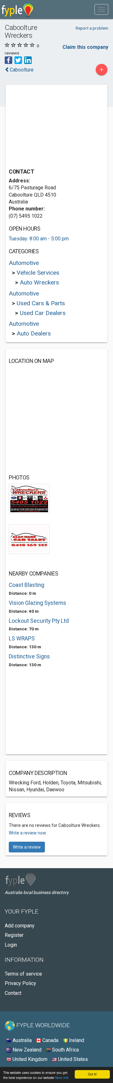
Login (11, 945)
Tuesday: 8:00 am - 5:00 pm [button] (39, 239)
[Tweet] (18, 60)
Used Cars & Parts (41, 303)
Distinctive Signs (29, 656)
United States (72, 1059)
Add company (20, 926)
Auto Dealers (34, 333)
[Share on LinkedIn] (28, 60)
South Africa (65, 1050)
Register (14, 935)
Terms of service (23, 974)
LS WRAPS (22, 638)
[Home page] (17, 9)
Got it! (92, 1074)
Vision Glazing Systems (37, 603)
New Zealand (26, 1050)
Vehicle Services (38, 272)
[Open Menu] (101, 9)
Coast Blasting (26, 585)
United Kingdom (29, 1059)
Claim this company (85, 47)
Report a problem (92, 28)
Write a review (27, 847)
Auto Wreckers (39, 282)
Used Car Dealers (43, 313)
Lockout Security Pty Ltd (39, 621)
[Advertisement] (56, 127)
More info (62, 1077)
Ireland (76, 1040)
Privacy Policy (20, 983)
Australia (21, 1040)
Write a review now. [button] (28, 832)
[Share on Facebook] (8, 60)
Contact (13, 993)
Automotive (24, 262)
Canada (49, 1040)
